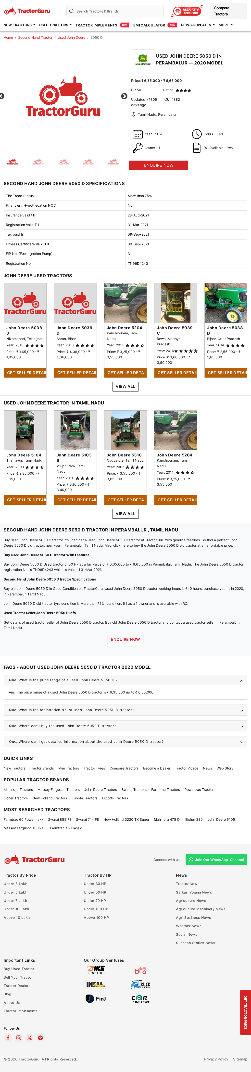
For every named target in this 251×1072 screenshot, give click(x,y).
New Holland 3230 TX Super (126, 819)
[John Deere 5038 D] (25, 303)
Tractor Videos (186, 768)
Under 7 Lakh (15, 900)
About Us (12, 1002)
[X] (29, 1038)
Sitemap (240, 1059)
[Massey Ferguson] (187, 11)
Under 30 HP (95, 884)
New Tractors (14, 768)
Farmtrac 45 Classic (66, 828)
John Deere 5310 (124, 455)
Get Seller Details (26, 372)
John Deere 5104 (23, 455)
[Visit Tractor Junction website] (140, 970)
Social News (187, 934)
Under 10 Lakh (16, 909)
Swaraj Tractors (134, 789)
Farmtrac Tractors (165, 789)
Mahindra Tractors (18, 789)
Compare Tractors (221, 10)
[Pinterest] (40, 1038)
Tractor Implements (96, 25)
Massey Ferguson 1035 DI (24, 828)
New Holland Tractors (49, 798)
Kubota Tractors (84, 798)
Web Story (225, 768)
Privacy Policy (216, 1059)
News (207, 768)
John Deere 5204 (124, 327)
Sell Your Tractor (18, 977)
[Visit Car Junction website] (140, 998)
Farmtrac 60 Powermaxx (23, 819)
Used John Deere (71, 37)
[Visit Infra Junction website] (96, 984)
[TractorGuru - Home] (28, 11)
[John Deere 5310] (125, 430)
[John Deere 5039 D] (75, 303)
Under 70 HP (95, 900)
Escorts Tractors (115, 798)
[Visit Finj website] (96, 998)
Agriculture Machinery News (201, 909)
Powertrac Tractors (200, 789)
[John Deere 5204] (125, 303)
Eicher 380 (194, 819)
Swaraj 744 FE (87, 819)
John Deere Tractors (100, 789)
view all (125, 386)
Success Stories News (195, 943)
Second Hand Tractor (35, 37)
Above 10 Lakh (17, 917)
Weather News (188, 926)
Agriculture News (191, 900)
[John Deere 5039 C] (175, 303)
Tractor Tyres (94, 768)
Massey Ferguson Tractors (59, 789)
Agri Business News (193, 917)
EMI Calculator (149, 25)
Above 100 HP (96, 917)
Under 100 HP (96, 909)
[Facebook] (8, 1038)
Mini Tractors (68, 768)
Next (124, 96)
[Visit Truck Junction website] (140, 984)
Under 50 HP (95, 892)
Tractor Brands (42, 768)
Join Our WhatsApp (219, 860)
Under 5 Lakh (15, 892)
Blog (7, 994)
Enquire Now (125, 639)
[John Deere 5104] (25, 430)
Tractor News (188, 884)
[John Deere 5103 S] (75, 430)
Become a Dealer (156, 768)
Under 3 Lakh (15, 884)
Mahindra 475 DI (167, 819)
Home (8, 37)
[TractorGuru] (35, 860)
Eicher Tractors (16, 798)
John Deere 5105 (221, 819)
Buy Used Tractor (19, 969)
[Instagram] (18, 1038)
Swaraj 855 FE (59, 819)
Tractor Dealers (17, 986)
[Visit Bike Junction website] (96, 970)
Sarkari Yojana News (194, 892)
